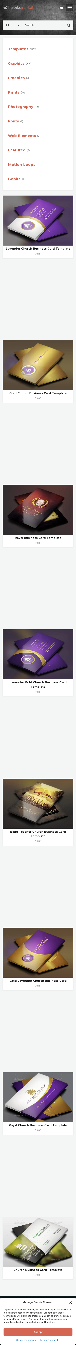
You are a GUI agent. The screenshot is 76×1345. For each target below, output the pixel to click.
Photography (20, 107)
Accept (38, 1332)
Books (14, 179)
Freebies (16, 78)
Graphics (16, 63)
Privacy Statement (49, 1340)
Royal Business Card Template (38, 538)
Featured (17, 150)
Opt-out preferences (26, 1340)
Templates (18, 49)
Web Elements (22, 136)
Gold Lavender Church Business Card (38, 980)
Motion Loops (21, 164)
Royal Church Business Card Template (38, 1125)
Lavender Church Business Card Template (38, 248)
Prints (14, 92)
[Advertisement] (38, 301)
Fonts (13, 121)
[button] (70, 1302)
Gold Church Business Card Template (38, 393)
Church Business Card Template (38, 1270)
